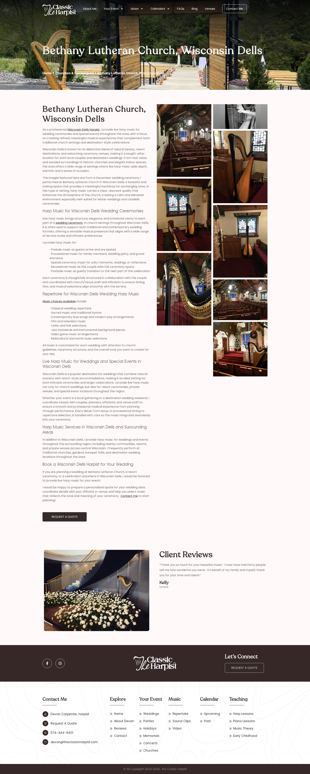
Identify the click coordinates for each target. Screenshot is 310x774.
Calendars (158, 9)
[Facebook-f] (47, 663)
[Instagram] (60, 663)
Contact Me (234, 9)
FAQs (180, 9)
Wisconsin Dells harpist (83, 130)
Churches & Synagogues (74, 73)
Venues (210, 9)
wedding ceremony (69, 223)
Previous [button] (157, 593)
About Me (90, 9)
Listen (135, 9)
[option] (213, 586)
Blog (194, 9)
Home (47, 73)
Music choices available (59, 301)
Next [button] (270, 593)
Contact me (129, 496)
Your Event (111, 9)
